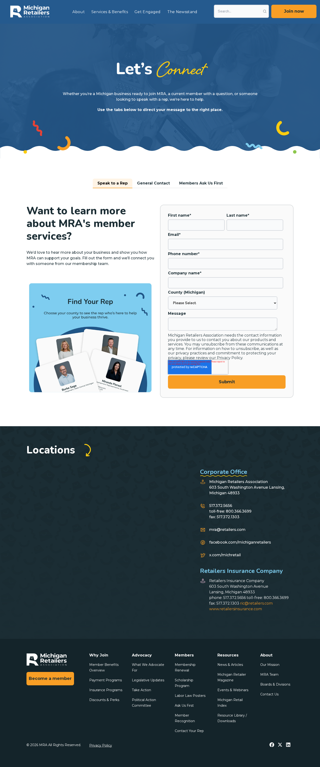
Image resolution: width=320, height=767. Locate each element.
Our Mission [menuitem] (269, 665)
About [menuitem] (78, 12)
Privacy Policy (100, 745)
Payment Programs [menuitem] (105, 680)
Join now (294, 11)
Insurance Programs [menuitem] (105, 690)
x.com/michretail (225, 555)
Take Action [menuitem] (141, 690)
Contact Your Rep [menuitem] (189, 731)
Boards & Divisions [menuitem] (275, 684)
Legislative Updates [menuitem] (148, 680)
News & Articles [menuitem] (230, 665)
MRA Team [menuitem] (269, 674)
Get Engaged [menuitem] (147, 12)
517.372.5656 (220, 505)
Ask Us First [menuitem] (184, 705)
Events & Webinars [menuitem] (232, 690)
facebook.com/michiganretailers (240, 542)
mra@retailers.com (227, 529)
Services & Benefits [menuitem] (109, 12)
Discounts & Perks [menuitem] (104, 700)
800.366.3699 (238, 511)
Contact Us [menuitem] (269, 694)
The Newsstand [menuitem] (182, 12)
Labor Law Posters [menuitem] (190, 696)
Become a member (50, 678)
